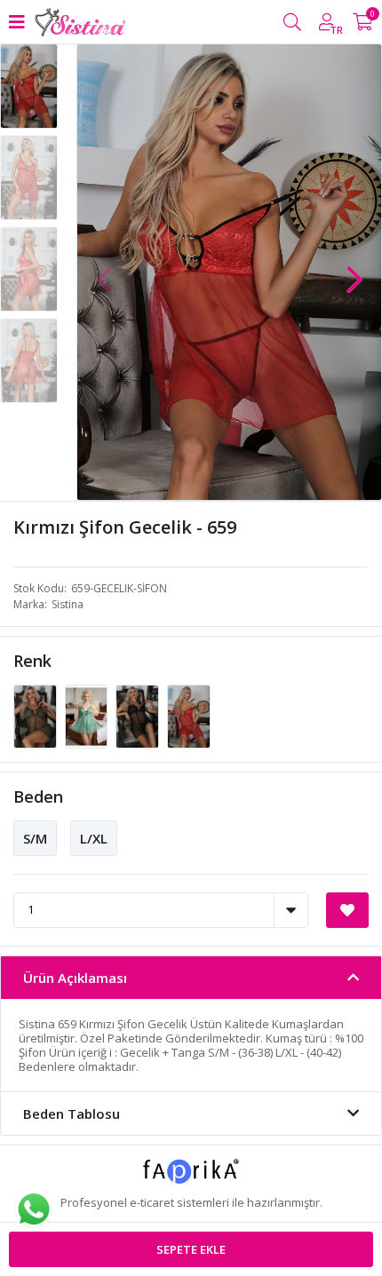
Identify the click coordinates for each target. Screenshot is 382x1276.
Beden (38, 796)
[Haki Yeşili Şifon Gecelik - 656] (36, 715)
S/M (35, 838)
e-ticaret (152, 1202)
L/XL (93, 838)
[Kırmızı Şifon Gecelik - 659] (188, 715)
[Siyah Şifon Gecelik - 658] (138, 715)
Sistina (68, 604)
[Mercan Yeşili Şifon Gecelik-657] (88, 715)
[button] (354, 271)
